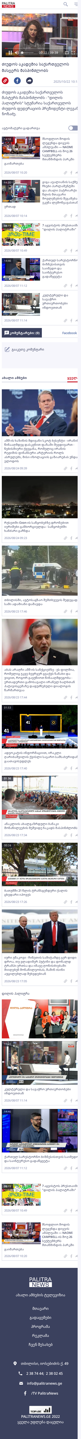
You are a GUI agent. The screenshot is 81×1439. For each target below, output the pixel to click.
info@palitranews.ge (43, 1383)
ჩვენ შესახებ (39, 1344)
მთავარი (39, 1308)
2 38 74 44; (34, 1373)
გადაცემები (39, 1317)
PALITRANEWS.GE (34, 1416)
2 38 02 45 (52, 1373)
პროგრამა (38, 1326)
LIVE (72, 1433)
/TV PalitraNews (43, 1393)
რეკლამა (38, 1335)
